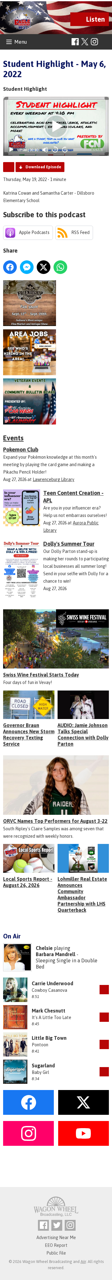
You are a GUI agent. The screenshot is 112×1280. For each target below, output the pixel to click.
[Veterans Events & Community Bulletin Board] (56, 401)
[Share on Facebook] (10, 267)
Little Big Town (49, 1038)
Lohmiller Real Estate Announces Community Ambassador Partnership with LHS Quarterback (82, 894)
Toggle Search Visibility (105, 42)
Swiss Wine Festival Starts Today (41, 675)
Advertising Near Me (56, 1237)
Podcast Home (8, 167)
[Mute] (45, 150)
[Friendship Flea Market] (56, 303)
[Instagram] (94, 41)
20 (55, 149)
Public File (56, 1253)
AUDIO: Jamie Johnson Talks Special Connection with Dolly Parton (83, 734)
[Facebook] (75, 41)
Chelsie (44, 948)
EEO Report (56, 1245)
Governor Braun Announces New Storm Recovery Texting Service (28, 734)
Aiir (83, 1261)
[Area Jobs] (56, 352)
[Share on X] (43, 267)
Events (13, 438)
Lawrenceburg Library (53, 479)
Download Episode (43, 167)
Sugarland (43, 1065)
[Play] (11, 150)
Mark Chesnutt (48, 1010)
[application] (56, 126)
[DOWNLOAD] (104, 989)
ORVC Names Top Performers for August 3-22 (55, 821)
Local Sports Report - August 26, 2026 (27, 882)
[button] (56, 126)
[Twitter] (56, 1225)
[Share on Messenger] (27, 267)
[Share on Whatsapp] (60, 267)
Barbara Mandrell (55, 954)
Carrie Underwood (52, 983)
